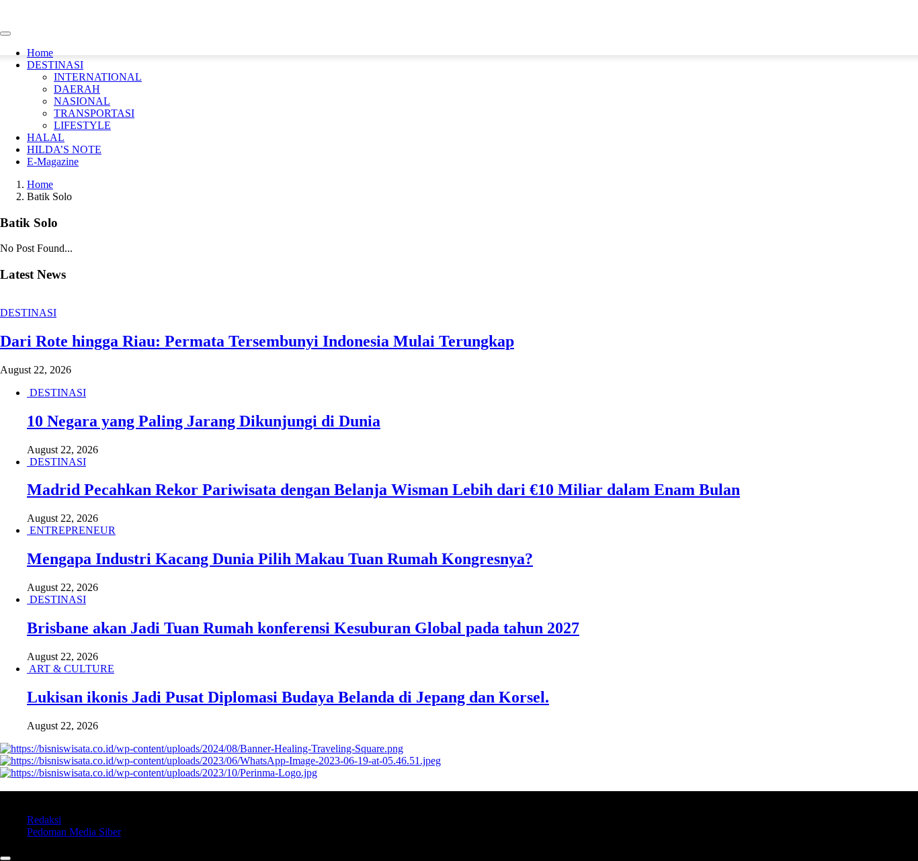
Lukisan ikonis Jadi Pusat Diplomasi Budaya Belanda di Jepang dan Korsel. (288, 697)
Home (40, 52)
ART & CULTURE (71, 668)
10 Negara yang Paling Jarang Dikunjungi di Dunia (203, 421)
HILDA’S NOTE (64, 149)
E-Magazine (53, 161)
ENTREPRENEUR (73, 530)
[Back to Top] (5, 858)
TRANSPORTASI (94, 113)
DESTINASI (55, 65)
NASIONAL (82, 101)
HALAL (46, 137)
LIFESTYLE (82, 125)
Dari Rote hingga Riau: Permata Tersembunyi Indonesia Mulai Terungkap (257, 341)
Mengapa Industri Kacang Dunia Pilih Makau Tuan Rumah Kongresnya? (280, 559)
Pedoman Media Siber (74, 831)
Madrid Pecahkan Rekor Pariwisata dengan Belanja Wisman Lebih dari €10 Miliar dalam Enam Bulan (383, 489)
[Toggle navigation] (5, 34)
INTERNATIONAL (98, 77)
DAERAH (77, 89)
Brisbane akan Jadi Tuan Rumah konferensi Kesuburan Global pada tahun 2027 (303, 628)
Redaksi (44, 819)
